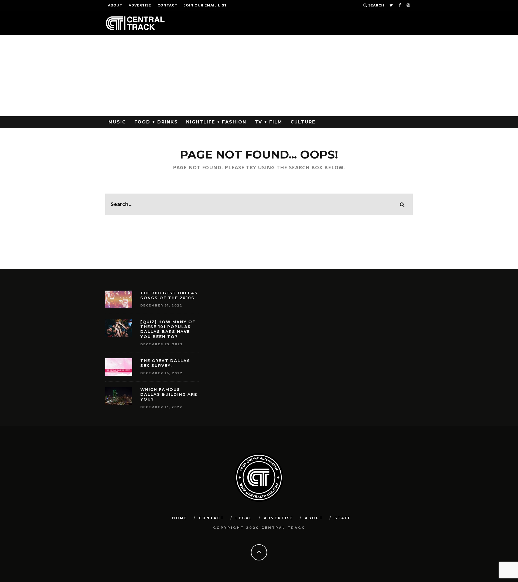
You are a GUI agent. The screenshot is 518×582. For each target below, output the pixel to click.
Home (180, 518)
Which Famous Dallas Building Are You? (168, 394)
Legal (244, 518)
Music (117, 122)
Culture (303, 122)
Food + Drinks (156, 122)
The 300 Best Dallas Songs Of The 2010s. (169, 295)
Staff (343, 518)
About (115, 5)
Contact (167, 5)
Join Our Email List (205, 5)
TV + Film (268, 122)
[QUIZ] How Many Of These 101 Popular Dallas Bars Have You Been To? (167, 329)
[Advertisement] (259, 75)
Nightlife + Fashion (216, 122)
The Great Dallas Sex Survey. (165, 363)
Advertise (140, 5)
